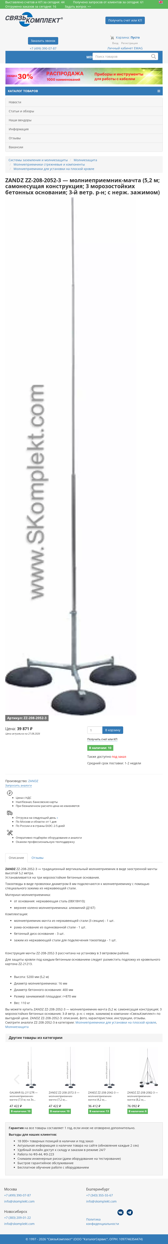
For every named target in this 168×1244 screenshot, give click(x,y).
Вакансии (16, 147)
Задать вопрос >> (78, 6)
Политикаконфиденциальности (102, 1221)
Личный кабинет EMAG (125, 48)
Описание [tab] (16, 858)
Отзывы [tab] (38, 858)
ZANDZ (33, 781)
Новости (15, 102)
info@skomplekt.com (19, 1201)
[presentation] (16, 1080)
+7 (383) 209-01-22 (17, 1217)
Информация (19, 129)
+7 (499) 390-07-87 (43, 48)
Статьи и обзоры (21, 111)
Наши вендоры (20, 120)
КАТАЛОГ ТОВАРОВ (23, 91)
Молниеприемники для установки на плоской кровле (115, 1022)
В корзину (112, 730)
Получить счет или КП (102, 739)
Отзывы (15, 138)
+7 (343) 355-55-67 (99, 1195)
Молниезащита (17, 1027)
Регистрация (129, 43)
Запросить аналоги (18, 785)
